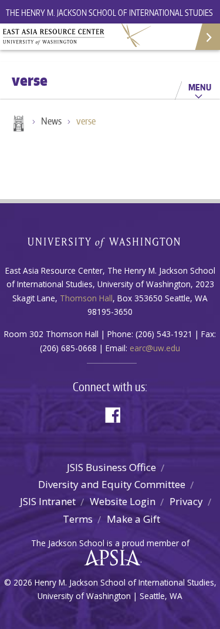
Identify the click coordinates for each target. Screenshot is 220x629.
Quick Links (207, 36)
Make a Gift (133, 519)
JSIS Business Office (111, 467)
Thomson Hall (86, 298)
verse (86, 121)
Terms (78, 519)
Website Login (122, 501)
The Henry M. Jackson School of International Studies (109, 13)
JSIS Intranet (48, 501)
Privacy (186, 501)
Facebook (117, 414)
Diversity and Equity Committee (111, 484)
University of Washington (110, 241)
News (51, 121)
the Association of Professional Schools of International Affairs (109, 558)
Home (17, 124)
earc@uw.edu (155, 348)
